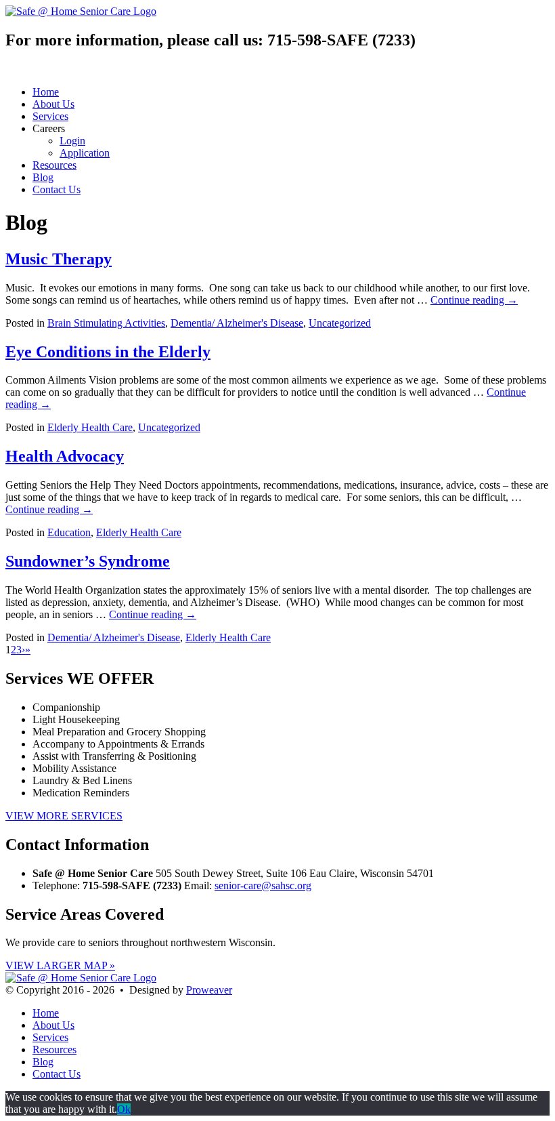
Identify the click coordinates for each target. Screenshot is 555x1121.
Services (50, 116)
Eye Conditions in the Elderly (107, 352)
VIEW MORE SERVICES (64, 815)
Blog (42, 177)
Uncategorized (340, 323)
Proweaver (209, 990)
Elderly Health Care (90, 427)
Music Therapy (58, 259)
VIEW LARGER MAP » (60, 965)
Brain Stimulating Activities (106, 323)
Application (85, 153)
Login (72, 140)
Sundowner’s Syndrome (87, 561)
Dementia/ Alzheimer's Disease (237, 323)
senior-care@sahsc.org (263, 885)
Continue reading (474, 300)
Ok (124, 1109)
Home (45, 92)
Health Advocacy (64, 456)
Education (69, 532)
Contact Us (56, 189)
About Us (53, 104)
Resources (54, 165)
